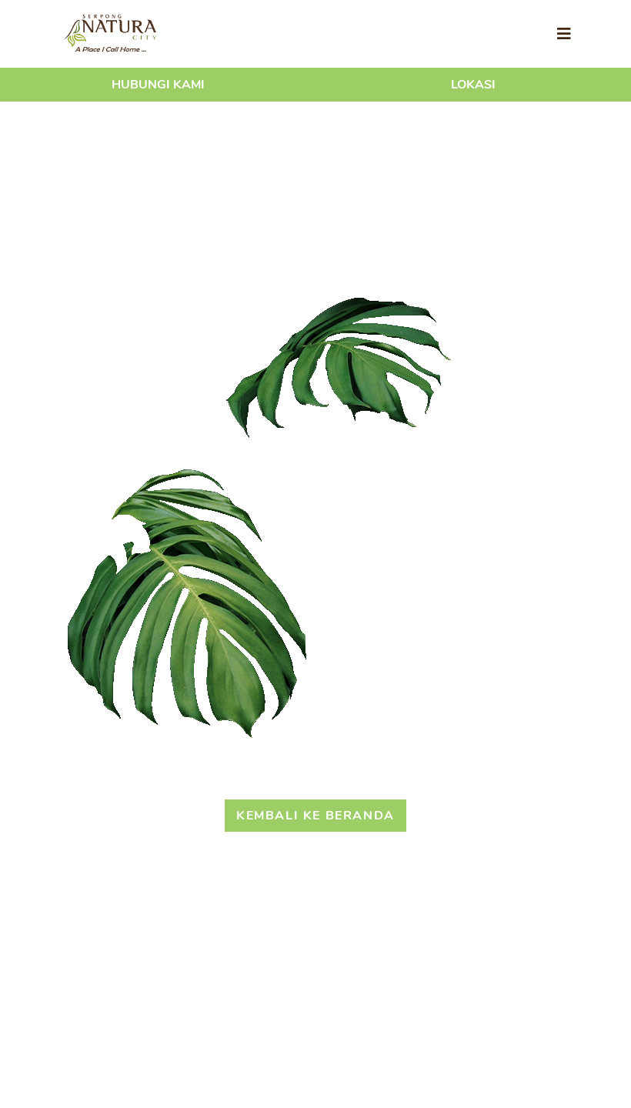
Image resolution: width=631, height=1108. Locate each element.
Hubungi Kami (158, 84)
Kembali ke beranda (315, 815)
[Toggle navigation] (564, 34)
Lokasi (473, 84)
